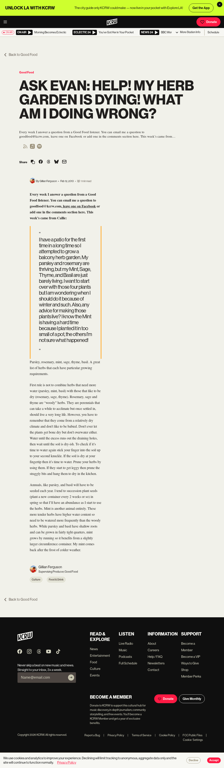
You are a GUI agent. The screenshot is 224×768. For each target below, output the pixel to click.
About (152, 643)
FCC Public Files (190, 735)
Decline (193, 760)
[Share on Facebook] (40, 162)
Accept (214, 760)
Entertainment (100, 655)
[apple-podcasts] (32, 148)
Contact (153, 670)
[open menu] (6, 22)
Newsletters (156, 663)
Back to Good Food (23, 55)
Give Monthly (192, 699)
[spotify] (39, 148)
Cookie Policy (165, 735)
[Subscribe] (71, 677)
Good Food (26, 72)
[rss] (25, 148)
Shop (184, 670)
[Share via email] (64, 162)
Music (123, 650)
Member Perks (191, 676)
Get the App (201, 8)
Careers (153, 650)
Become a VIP (190, 656)
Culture (36, 579)
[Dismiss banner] (219, 4)
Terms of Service (139, 735)
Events (95, 675)
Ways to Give (190, 663)
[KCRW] (25, 640)
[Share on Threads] (48, 162)
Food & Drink (56, 579)
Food (93, 662)
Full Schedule (128, 663)
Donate (211, 22)
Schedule (213, 32)
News (94, 649)
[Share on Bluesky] (56, 162)
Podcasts (125, 656)
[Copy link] (33, 162)
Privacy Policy (113, 735)
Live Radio (126, 643)
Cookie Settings (193, 739)
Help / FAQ (155, 656)
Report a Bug (92, 735)
